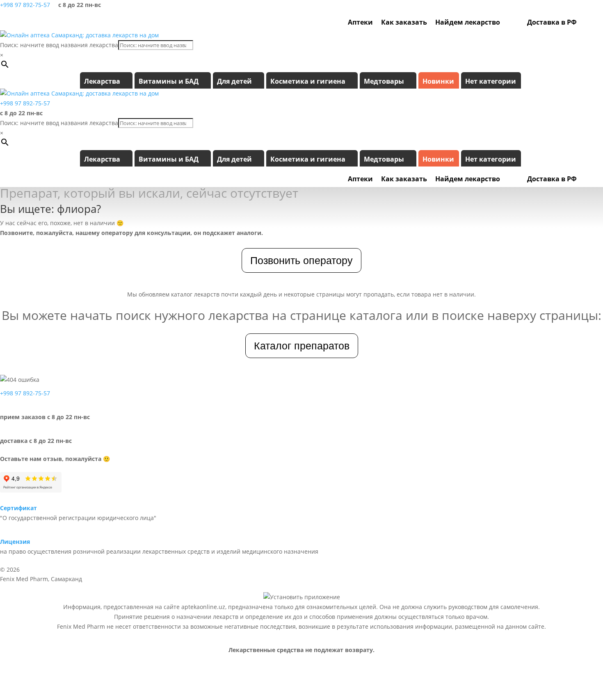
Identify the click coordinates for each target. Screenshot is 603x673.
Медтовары (384, 81)
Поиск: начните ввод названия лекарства (59, 45)
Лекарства (102, 81)
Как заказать (404, 22)
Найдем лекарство (467, 22)
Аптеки (360, 22)
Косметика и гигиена (307, 81)
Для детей (234, 81)
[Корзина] (596, 22)
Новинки (438, 81)
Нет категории (490, 81)
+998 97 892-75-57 (25, 5)
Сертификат (18, 508)
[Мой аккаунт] (585, 22)
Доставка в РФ (552, 22)
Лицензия (15, 541)
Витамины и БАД (169, 81)
